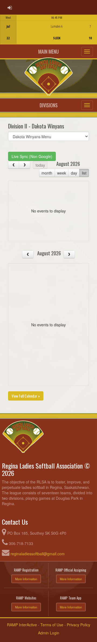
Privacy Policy (78, 624)
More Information (26, 579)
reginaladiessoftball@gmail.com (38, 553)
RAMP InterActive (22, 624)
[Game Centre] (48, 33)
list (84, 173)
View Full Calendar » (26, 396)
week (61, 173)
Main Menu (48, 51)
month (46, 173)
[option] (48, 29)
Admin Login (48, 632)
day (74, 173)
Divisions (49, 105)
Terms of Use (51, 624)
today (40, 165)
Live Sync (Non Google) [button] (32, 156)
